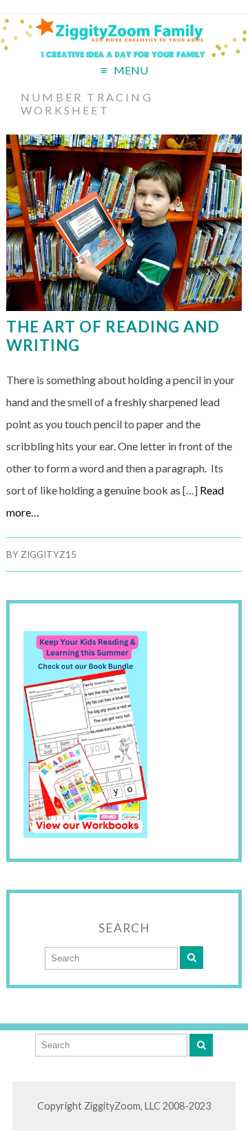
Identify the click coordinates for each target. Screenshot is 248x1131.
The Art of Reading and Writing (113, 335)
